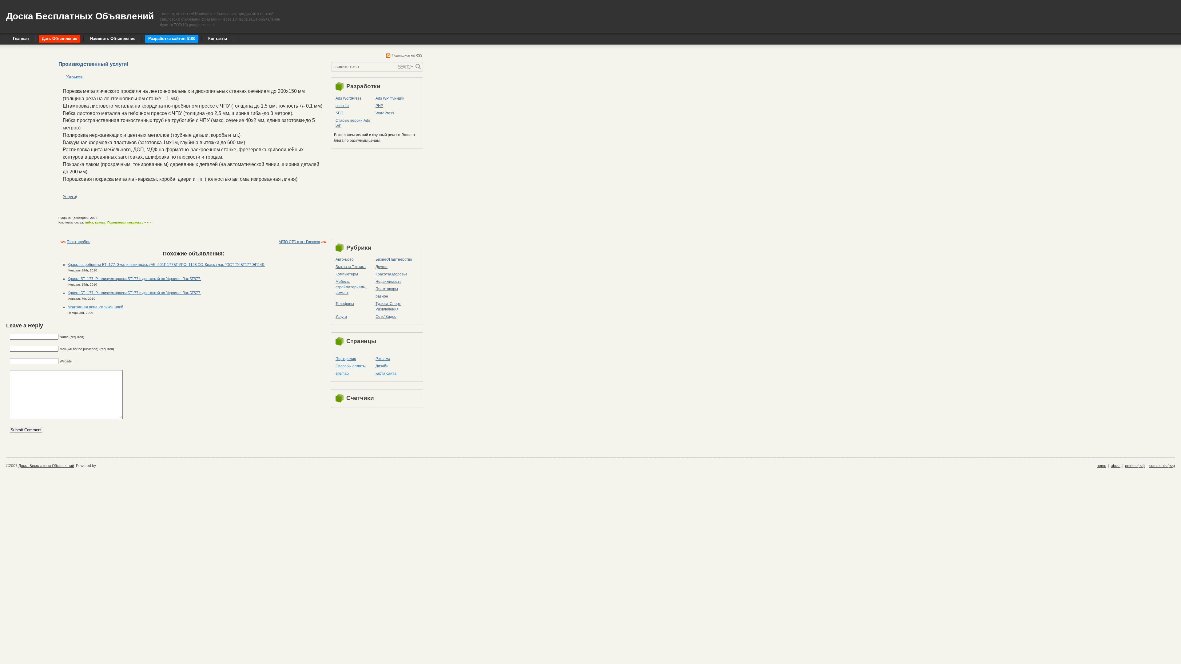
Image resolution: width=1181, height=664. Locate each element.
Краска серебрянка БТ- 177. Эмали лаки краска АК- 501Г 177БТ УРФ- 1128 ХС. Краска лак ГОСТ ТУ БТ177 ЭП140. (166, 265)
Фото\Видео (386, 316)
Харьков (74, 76)
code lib (342, 106)
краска (100, 222)
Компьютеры (347, 274)
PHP (379, 106)
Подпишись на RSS (407, 55)
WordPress (385, 113)
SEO (339, 113)
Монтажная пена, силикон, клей (95, 307)
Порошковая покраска (124, 222)
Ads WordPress (348, 98)
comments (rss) (1162, 466)
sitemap (342, 373)
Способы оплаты (351, 366)
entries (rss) (1135, 466)
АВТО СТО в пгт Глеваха (299, 242)
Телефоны (345, 304)
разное (382, 296)
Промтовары (387, 289)
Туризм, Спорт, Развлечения (388, 306)
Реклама (383, 359)
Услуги (69, 196)
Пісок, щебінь (78, 242)
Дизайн (382, 366)
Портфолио (346, 359)
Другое (382, 267)
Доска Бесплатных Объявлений (80, 16)
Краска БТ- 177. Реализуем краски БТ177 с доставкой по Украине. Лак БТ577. (134, 279)
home (1101, 466)
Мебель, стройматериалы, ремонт (351, 287)
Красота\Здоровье (392, 274)
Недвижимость (388, 281)
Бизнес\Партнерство (394, 259)
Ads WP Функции (390, 98)
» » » (148, 222)
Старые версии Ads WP (353, 123)
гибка (89, 222)
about (1115, 466)
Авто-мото (345, 259)
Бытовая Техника (351, 267)
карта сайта (386, 373)
